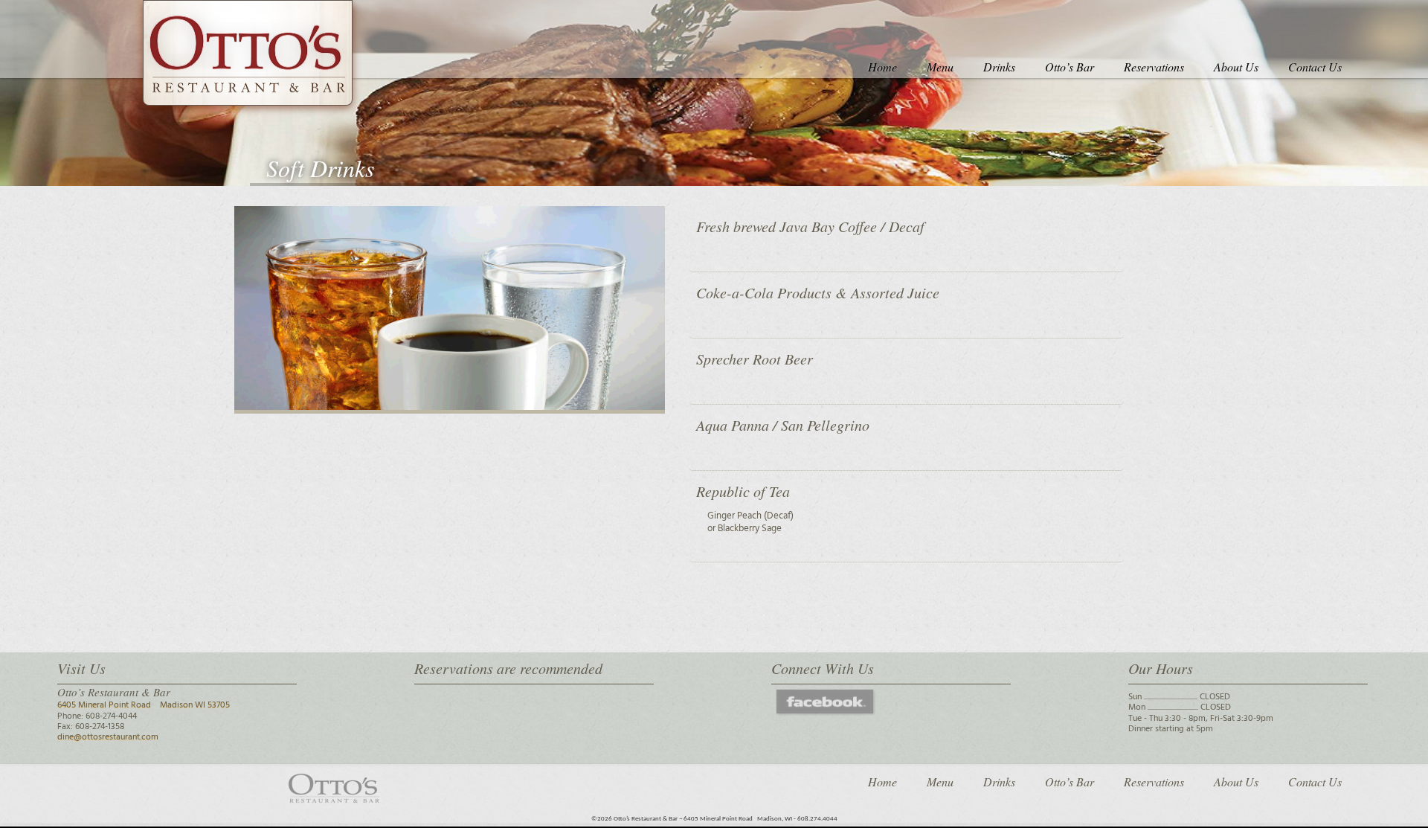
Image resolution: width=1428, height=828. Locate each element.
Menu (940, 66)
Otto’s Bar (1069, 66)
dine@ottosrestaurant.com (107, 737)
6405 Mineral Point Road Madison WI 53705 (143, 705)
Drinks (999, 66)
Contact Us (1315, 66)
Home (882, 66)
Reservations (1154, 66)
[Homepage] (248, 53)
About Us (1236, 66)
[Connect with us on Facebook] (824, 708)
